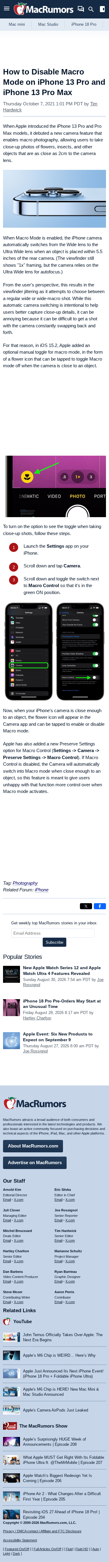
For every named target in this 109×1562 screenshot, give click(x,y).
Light (6, 1553)
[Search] (93, 9)
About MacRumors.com (33, 1145)
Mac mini (17, 24)
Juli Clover (11, 1210)
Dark (16, 1553)
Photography (25, 883)
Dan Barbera (13, 1271)
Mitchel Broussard (17, 1231)
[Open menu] (6, 9)
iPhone (41, 889)
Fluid (69, 1549)
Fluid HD (81, 1549)
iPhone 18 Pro (83, 24)
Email (7, 1199)
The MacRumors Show (43, 1425)
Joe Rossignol (35, 1051)
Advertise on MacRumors (35, 1162)
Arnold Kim (12, 1189)
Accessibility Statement (20, 1540)
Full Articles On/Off (47, 1549)
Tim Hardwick (65, 1231)
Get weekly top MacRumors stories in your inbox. (54, 923)
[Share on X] (86, 906)
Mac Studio (48, 24)
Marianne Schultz (68, 1251)
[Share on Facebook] (100, 906)
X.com (18, 1199)
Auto (95, 1549)
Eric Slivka (62, 1189)
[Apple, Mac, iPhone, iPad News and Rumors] (43, 16)
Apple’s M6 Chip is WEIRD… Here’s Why (59, 1355)
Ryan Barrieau (65, 1271)
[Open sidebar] (102, 9)
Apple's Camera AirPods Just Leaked (55, 1410)
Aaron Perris (64, 1292)
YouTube (22, 1321)
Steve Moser (12, 1292)
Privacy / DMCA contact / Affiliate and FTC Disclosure (42, 1531)
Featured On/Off (17, 1549)
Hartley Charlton (37, 1018)
